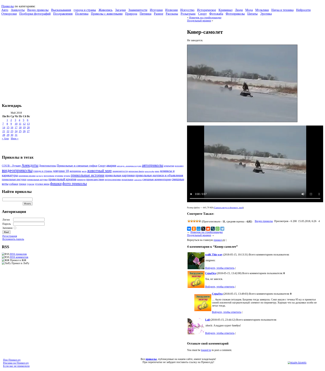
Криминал (225, 10)
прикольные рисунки (14, 179)
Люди (239, 10)
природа (81, 179)
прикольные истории (87, 175)
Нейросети (303, 10)
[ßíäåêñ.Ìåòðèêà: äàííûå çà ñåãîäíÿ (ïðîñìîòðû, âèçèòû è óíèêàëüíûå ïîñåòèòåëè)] (297, 362)
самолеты (138, 180)
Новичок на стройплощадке (205, 17)
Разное (158, 13)
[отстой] (189, 221)
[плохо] (191, 221)
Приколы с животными (107, 13)
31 (16, 135)
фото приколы (74, 183)
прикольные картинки (120, 175)
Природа (131, 13)
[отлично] (199, 221)
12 (24, 123)
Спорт (202, 13)
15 (8, 127)
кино (157, 171)
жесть (84, 171)
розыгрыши (127, 179)
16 (11, 127)
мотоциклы (49, 176)
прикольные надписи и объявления (159, 175)
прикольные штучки (37, 179)
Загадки (120, 10)
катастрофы (149, 171)
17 (16, 127)
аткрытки (169, 165)
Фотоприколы (235, 13)
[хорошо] (197, 221)
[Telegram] (222, 229)
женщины (75, 171)
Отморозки (9, 13)
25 (20, 131)
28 (3, 135)
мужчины (59, 176)
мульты (67, 176)
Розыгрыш (188, 13)
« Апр (5, 138)
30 (11, 135)
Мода (249, 10)
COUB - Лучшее (11, 165)
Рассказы (172, 13)
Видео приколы (38, 10)
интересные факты (136, 171)
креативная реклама (27, 176)
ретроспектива (113, 179)
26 (24, 131)
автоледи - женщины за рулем (129, 166)
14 (3, 127)
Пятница (145, 13)
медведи (39, 176)
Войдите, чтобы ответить (219, 268)
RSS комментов (18, 257)
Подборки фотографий (35, 13)
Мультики (262, 10)
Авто (4, 10)
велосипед (179, 166)
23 (11, 131)
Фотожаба (216, 13)
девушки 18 (61, 171)
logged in (206, 350)
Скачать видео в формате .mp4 (228, 207)
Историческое (206, 10)
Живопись (106, 10)
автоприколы (152, 165)
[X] (203, 229)
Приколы (7, 6)
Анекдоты (18, 10)
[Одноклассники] (194, 229)
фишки (56, 183)
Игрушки (156, 10)
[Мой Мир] (199, 229)
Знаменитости (137, 10)
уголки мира (42, 184)
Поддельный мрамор (199, 20)
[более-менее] (194, 221)
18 (20, 127)
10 (16, 123)
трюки (22, 184)
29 (8, 135)
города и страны (85, 10)
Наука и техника (282, 10)
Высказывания (61, 10)
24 (16, 131)
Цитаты (252, 13)
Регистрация (9, 236)
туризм (30, 184)
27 (28, 131)
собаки (13, 184)
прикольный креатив (62, 179)
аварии (111, 165)
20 (28, 127)
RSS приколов (18, 254)
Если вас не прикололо (16, 366)
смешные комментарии (156, 179)
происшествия (95, 179)
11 (20, 123)
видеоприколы (17, 170)
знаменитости (120, 171)
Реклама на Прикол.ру (16, 363)
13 (28, 123)
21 (3, 131)
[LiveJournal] (213, 229)
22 (8, 131)
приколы (151, 359)
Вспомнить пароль (13, 239)
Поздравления (63, 13)
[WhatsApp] (217, 229)
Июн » (14, 138)
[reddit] (208, 229)
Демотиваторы (47, 165)
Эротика (266, 13)
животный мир (99, 170)
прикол (218, 240)
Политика (81, 13)
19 (24, 127)
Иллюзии (171, 10)
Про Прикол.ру (12, 359)
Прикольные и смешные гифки (77, 165)
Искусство (187, 10)
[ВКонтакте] (189, 229)
